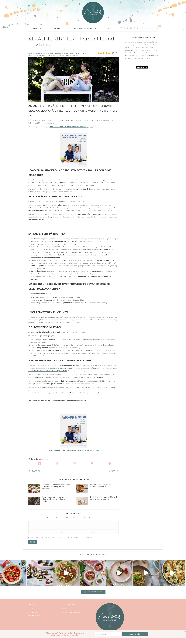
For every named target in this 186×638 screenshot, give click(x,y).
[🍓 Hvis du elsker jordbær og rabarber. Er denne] (119, 573)
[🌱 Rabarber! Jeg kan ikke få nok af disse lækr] (93, 573)
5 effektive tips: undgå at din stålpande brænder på (100, 486)
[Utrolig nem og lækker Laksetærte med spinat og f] (172, 573)
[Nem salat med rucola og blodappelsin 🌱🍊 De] (66, 573)
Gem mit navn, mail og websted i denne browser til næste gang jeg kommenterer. (61, 537)
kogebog (86, 53)
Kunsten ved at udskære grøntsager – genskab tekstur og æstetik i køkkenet (56, 487)
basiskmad (70, 53)
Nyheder (57, 50)
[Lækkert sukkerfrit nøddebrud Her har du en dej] (40, 573)
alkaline (31, 53)
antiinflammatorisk (57, 53)
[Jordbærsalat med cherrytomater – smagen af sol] (13, 573)
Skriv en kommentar (85, 50)
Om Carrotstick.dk (68, 609)
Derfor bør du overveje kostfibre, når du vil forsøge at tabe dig (103, 498)
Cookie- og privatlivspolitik (71, 612)
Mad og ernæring (46, 50)
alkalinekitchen (42, 53)
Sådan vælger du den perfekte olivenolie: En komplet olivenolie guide (54, 499)
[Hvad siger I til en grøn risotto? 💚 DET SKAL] (146, 573)
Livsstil (36, 50)
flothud (79, 53)
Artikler (31, 50)
